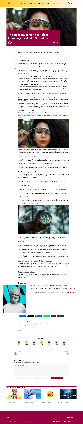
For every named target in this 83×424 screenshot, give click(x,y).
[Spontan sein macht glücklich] (32, 394)
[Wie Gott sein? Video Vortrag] (50, 394)
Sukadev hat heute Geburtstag (26, 321)
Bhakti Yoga (25, 333)
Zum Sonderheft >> (21, 268)
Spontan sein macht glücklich (30, 400)
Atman (56, 175)
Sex (19, 63)
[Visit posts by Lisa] (10, 42)
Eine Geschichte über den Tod (12, 400)
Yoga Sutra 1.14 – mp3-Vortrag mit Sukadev (28, 325)
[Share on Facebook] (15, 55)
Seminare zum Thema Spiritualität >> (25, 280)
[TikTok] (76, 417)
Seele (45, 103)
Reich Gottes (51, 189)
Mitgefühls (35, 255)
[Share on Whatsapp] (15, 60)
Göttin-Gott (43, 179)
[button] (70, 3)
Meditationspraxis (32, 115)
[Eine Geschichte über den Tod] (14, 394)
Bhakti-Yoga (26, 88)
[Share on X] (15, 57)
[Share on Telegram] (15, 63)
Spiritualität (38, 333)
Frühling (62, 92)
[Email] (15, 65)
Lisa (14, 41)
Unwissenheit (51, 250)
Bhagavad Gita (46, 167)
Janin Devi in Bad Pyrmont (25, 319)
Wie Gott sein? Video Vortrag (48, 400)
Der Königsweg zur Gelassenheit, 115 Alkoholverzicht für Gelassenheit (34, 323)
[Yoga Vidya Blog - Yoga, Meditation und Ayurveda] (8, 3)
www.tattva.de (37, 294)
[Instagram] (74, 417)
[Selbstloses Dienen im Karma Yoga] (68, 394)
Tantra (48, 68)
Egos (51, 193)
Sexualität (33, 333)
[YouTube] (73, 417)
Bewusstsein (24, 149)
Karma (19, 78)
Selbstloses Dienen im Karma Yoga (67, 400)
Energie (27, 159)
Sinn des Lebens (39, 200)
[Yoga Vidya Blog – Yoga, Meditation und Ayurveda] (8, 417)
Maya (58, 243)
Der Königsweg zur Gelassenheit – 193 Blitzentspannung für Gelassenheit (34, 327)
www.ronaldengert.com (70, 292)
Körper (52, 97)
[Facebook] (71, 417)
